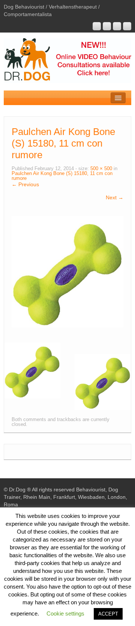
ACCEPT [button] (108, 614)
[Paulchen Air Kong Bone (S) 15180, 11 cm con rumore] (67, 271)
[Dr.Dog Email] (107, 26)
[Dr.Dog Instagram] (97, 26)
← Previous (25, 184)
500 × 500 (101, 168)
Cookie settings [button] (65, 613)
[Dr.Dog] (67, 60)
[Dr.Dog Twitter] (127, 26)
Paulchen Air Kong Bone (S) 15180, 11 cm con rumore (62, 176)
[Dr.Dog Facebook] (117, 26)
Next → (114, 197)
